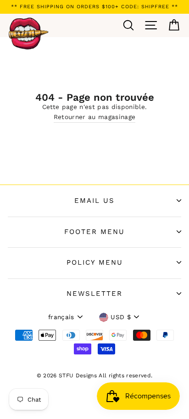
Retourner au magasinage (95, 116)
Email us (94, 200)
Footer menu (94, 232)
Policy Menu (95, 262)
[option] (94, 7)
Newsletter (94, 293)
